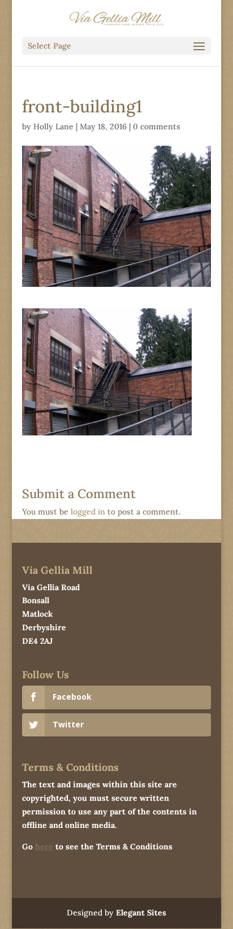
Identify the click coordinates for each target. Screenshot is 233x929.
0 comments (156, 126)
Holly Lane (53, 126)
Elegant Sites (141, 913)
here (44, 846)
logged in (88, 512)
